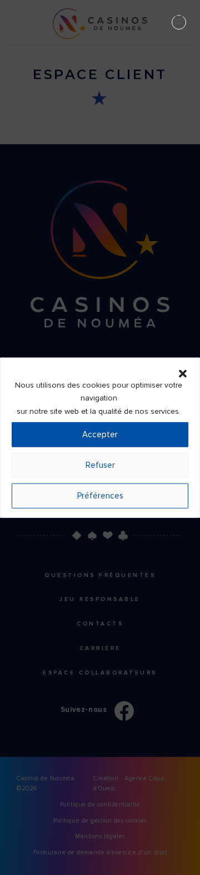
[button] (182, 371)
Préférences (100, 496)
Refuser (100, 465)
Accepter (100, 434)
